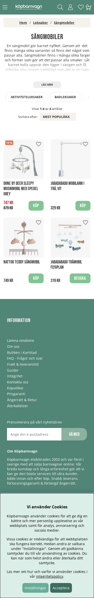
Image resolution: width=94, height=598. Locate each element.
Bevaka (80, 278)
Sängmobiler (64, 22)
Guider (13, 370)
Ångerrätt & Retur (22, 399)
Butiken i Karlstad (22, 352)
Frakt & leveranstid (23, 364)
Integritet (15, 376)
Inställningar (35, 587)
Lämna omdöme (20, 340)
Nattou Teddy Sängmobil (22, 262)
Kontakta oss (17, 382)
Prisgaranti (16, 393)
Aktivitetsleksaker (27, 97)
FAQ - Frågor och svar (25, 358)
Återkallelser (17, 405)
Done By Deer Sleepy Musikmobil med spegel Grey (21, 189)
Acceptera (61, 587)
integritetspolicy (49, 576)
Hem (23, 22)
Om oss (13, 346)
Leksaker (40, 22)
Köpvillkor (15, 388)
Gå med (74, 434)
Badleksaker (65, 97)
